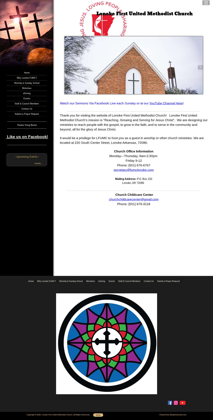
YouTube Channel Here (166, 103)
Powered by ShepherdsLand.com (172, 415)
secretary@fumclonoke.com (134, 170)
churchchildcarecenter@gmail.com (134, 199)
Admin (98, 415)
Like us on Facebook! (27, 136)
